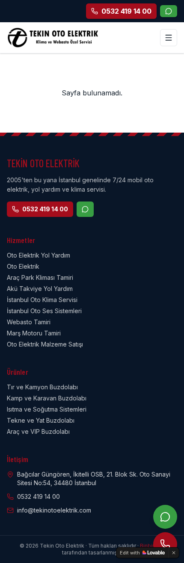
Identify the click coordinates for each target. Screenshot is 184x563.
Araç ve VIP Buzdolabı (38, 431)
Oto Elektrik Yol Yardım (38, 255)
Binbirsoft (152, 545)
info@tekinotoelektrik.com (54, 510)
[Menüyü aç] (168, 37)
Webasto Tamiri (28, 322)
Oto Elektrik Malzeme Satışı (45, 344)
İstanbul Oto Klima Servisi (42, 299)
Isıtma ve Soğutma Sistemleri (46, 409)
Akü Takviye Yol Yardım (40, 288)
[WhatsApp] (168, 11)
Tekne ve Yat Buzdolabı (40, 420)
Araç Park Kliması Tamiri (40, 277)
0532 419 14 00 (45, 209)
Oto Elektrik (23, 266)
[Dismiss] (174, 553)
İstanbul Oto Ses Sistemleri (44, 310)
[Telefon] (165, 544)
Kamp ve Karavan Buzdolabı (46, 398)
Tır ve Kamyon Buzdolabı (42, 387)
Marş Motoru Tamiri (34, 333)
